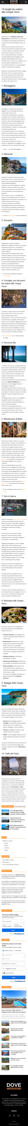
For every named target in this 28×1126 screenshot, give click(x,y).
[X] (18, 1115)
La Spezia (17, 5)
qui (7, 149)
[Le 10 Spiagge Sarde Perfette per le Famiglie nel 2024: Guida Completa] (5, 812)
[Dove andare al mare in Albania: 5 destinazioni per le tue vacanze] (5, 827)
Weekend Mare (5, 821)
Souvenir (4, 459)
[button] (2, 2)
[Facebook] (9, 1115)
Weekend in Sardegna (4, 814)
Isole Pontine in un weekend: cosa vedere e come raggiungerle (17, 819)
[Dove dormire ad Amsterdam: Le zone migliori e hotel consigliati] (5, 1053)
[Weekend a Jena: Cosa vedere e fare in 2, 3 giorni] (5, 1060)
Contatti (14, 1121)
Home (3, 5)
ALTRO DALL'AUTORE (20, 806)
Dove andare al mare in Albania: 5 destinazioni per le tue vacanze (18, 827)
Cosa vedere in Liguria (8, 860)
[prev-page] (3, 833)
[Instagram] (14, 1115)
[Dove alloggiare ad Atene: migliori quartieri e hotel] (5, 1067)
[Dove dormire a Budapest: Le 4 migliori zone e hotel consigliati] (5, 1023)
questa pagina (11, 215)
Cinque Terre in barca (19, 519)
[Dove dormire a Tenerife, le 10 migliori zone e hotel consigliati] (5, 1045)
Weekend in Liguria (10, 5)
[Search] (26, 2)
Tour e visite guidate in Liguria (10, 864)
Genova (6, 843)
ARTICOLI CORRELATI (7, 806)
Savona (6, 850)
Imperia (6, 845)
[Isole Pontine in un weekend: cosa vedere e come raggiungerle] (5, 819)
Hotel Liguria (5, 862)
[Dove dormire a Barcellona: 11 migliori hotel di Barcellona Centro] (14, 999)
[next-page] (5, 833)
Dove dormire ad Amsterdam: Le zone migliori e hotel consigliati (18, 1052)
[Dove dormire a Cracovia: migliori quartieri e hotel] (5, 1030)
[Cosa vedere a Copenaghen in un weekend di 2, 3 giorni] (5, 1038)
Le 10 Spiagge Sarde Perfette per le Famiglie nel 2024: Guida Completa (18, 812)
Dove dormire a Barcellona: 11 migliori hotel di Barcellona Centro (14, 1011)
